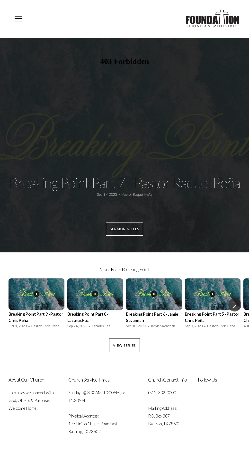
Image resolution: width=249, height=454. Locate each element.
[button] (234, 304)
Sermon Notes (124, 228)
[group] (36, 304)
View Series (124, 345)
